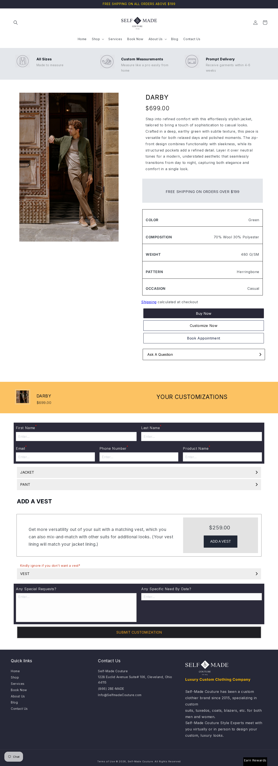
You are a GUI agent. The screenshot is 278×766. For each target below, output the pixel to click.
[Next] (26, 395)
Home (15, 671)
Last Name (151, 427)
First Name (26, 427)
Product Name (196, 448)
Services (18, 683)
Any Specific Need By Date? (166, 589)
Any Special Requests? (36, 589)
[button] (15, 22)
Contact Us (19, 708)
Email (21, 448)
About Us (18, 696)
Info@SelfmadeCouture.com (119, 695)
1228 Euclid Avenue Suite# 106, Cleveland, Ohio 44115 (135, 679)
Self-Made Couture (113, 671)
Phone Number (113, 448)
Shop (15, 677)
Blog (14, 702)
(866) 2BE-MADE (111, 688)
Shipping (149, 302)
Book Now (19, 690)
